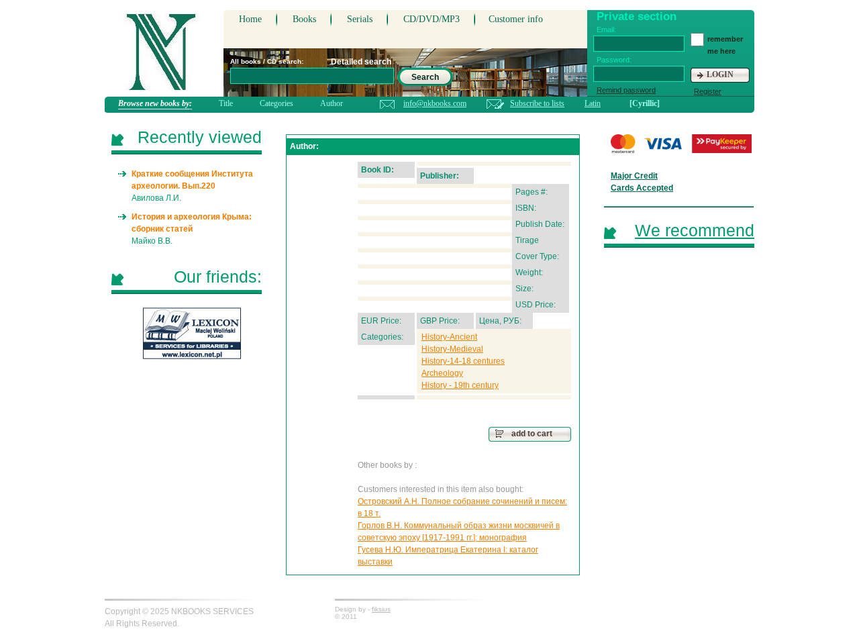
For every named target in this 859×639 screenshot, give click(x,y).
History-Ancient (449, 337)
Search (425, 77)
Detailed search (361, 61)
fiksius (381, 609)
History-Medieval (452, 349)
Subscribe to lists (537, 103)
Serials (359, 19)
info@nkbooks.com (434, 103)
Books (304, 19)
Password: (614, 60)
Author (331, 103)
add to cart (531, 433)
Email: (606, 30)
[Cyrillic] (644, 103)
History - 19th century (460, 385)
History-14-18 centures (463, 361)
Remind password (626, 90)
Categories (276, 103)
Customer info (516, 19)
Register (707, 91)
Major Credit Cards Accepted (642, 182)
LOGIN (720, 74)
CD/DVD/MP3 (431, 19)
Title (226, 103)
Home (250, 19)
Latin (593, 103)
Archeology (442, 373)
